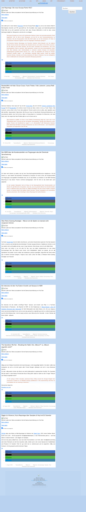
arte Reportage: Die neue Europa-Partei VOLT (16, 8)
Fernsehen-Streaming (40, 76)
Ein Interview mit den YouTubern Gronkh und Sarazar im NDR (21, 286)
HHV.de (3, 433)
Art (51, 1)
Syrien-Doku (29, 105)
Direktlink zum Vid (6, 387)
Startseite (39, 482)
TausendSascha (16, 76)
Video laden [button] (4, 17)
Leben (15, 407)
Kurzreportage (18, 77)
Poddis (72, 1)
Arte (49, 76)
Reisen (23, 407)
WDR (28, 213)
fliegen (51, 211)
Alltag (41, 406)
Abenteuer (33, 406)
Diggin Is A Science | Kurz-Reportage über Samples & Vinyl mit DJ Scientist (26, 415)
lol (31, 1)
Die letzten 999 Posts (39, 480)
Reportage (20, 25)
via (2, 59)
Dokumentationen (31, 76)
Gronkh (35, 335)
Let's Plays (46, 335)
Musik (44, 1)
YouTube (20, 278)
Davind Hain (10, 242)
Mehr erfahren (5, 14)
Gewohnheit (46, 406)
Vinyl (50, 464)
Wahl (23, 77)
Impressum (36, 484)
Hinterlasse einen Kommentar (33, 77)
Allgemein (25, 76)
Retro (51, 276)
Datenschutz (42, 484)
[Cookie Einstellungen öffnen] (43, 511)
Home (3, 1)
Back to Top (39, 477)
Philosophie (19, 407)
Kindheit (41, 276)
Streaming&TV (61, 1)
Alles (81, 1)
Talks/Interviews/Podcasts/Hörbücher (36, 143)
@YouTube (22, 1)
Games (37, 276)
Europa (52, 76)
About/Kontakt (39, 483)
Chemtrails (47, 211)
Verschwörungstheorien (21, 213)
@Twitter (12, 1)
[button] (8, 63)
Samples (46, 464)
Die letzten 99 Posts (39, 479)
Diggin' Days (37, 433)
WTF (37, 1)
